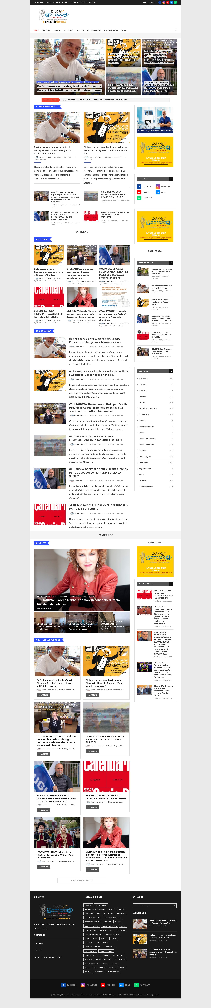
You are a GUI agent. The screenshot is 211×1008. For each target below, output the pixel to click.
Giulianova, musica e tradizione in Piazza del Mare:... (161, 302)
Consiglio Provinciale (112, 918)
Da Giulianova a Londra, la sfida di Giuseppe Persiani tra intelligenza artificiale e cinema (52, 150)
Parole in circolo (91, 955)
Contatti (65, 2)
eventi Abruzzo (90, 930)
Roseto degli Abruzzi (109, 963)
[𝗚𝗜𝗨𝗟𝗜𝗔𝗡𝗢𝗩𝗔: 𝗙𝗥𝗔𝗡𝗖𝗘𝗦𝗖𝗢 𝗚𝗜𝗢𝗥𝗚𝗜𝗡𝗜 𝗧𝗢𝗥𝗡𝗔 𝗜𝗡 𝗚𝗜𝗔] (144, 636)
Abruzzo (46, 30)
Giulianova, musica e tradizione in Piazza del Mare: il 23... (162, 936)
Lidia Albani (89, 943)
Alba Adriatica (101, 905)
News (156, 432)
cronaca (107, 922)
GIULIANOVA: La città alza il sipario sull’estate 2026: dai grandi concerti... (48, 626)
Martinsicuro (102, 943)
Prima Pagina (156, 456)
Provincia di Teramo (103, 959)
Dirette (80, 30)
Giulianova (68, 30)
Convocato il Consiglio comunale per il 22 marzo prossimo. (91, 100)
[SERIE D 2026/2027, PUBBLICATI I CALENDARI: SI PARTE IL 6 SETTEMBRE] (91, 216)
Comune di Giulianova (105, 913)
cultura (118, 922)
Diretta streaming (91, 926)
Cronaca (156, 384)
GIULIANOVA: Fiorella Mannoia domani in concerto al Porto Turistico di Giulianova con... (81, 314)
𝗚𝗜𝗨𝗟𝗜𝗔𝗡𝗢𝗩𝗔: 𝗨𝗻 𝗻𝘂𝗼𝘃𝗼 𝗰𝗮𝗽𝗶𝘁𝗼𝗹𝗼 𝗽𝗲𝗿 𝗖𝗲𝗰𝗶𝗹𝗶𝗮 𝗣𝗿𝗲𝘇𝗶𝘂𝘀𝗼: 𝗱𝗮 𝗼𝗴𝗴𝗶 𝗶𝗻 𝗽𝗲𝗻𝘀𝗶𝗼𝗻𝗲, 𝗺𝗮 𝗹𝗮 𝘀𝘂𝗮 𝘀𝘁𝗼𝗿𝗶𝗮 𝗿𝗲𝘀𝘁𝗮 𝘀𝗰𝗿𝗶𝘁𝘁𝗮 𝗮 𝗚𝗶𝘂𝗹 (159, 57)
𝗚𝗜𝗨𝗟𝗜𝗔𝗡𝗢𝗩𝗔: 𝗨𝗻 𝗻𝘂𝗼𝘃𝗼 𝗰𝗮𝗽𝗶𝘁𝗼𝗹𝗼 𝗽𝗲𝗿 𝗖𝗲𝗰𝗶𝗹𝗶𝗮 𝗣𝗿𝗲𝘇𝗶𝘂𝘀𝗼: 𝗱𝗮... (162, 351)
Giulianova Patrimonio (93, 934)
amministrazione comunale (95, 909)
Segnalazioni (156, 468)
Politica (156, 450)
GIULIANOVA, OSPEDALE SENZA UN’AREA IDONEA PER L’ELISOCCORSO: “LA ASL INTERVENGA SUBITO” (64, 216)
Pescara (105, 955)
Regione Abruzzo (91, 963)
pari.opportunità (106, 951)
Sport (124, 30)
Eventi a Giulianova (156, 408)
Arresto (112, 909)
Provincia (156, 462)
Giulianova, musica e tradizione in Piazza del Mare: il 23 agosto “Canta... (48, 272)
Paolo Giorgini (90, 951)
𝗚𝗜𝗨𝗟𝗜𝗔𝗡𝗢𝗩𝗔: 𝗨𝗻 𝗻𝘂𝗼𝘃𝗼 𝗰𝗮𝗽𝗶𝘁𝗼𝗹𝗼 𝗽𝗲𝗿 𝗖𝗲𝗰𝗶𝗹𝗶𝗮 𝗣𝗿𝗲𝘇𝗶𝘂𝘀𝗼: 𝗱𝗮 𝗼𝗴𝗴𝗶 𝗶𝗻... (163, 952)
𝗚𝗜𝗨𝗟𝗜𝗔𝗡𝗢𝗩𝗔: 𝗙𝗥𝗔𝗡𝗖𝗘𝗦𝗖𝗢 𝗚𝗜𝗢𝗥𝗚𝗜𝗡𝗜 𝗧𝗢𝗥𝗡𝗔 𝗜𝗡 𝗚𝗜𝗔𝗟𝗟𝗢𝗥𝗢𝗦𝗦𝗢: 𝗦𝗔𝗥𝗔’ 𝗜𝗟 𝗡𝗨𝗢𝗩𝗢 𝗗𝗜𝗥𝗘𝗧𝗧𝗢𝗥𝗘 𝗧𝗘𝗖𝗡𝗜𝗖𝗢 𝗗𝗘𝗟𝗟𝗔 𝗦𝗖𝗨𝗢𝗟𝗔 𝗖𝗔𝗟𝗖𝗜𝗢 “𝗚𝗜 (162, 643)
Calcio (121, 909)
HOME (36, 30)
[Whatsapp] (175, 2)
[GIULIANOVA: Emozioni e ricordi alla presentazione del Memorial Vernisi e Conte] (144, 690)
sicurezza (112, 968)
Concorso (121, 913)
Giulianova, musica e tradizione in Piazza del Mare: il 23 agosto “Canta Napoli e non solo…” (106, 150)
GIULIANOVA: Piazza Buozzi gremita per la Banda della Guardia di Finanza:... (80, 626)
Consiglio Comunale (92, 918)
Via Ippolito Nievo (113, 972)
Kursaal (104, 938)
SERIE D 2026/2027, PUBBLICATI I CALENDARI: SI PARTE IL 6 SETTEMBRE (115, 214)
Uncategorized (156, 486)
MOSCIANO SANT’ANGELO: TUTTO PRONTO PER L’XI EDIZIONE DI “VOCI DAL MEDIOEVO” (55, 854)
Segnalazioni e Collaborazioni (83, 2)
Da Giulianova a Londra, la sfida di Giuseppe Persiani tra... (163, 922)
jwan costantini (91, 938)
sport (122, 968)
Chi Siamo (56, 2)
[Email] (171, 2)
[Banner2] (155, 151)
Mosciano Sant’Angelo (93, 947)
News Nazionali (94, 30)
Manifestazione (156, 426)
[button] (63, 100)
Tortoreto (99, 972)
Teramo (56, 30)
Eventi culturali (106, 930)
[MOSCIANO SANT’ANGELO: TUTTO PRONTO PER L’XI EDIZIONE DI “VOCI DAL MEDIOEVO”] (57, 844)
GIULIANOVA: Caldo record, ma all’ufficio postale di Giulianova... (162, 271)
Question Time (120, 959)
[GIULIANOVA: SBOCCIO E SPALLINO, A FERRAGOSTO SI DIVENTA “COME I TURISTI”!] (123, 81)
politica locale (117, 955)
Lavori (156, 420)
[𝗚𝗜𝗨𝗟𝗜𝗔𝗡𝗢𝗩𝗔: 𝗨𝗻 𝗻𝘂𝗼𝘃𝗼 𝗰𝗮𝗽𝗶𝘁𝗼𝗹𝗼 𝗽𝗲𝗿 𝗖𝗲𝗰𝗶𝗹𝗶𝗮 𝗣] (41, 196)
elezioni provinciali (109, 926)
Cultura (156, 390)
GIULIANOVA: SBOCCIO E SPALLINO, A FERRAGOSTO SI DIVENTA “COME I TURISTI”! (123, 88)
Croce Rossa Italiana (92, 922)
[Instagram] (163, 2)
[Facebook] (159, 2)
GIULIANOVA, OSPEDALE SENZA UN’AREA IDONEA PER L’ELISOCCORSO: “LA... (162, 318)
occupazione (110, 947)
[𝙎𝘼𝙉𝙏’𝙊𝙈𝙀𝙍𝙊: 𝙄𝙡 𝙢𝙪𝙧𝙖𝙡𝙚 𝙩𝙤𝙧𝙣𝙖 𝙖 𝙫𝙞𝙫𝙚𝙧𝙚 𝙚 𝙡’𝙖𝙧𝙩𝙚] (114, 297)
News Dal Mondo (111, 30)
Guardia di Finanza (112, 934)
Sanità (87, 968)
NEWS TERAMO (42, 239)
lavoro (113, 938)
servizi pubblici (99, 968)
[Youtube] (167, 2)
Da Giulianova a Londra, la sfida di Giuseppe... (162, 287)
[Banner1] (155, 120)
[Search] (175, 30)
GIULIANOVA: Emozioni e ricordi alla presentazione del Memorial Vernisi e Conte (163, 691)
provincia (88, 959)
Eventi (156, 402)
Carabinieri (89, 913)
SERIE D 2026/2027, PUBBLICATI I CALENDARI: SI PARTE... (162, 335)
